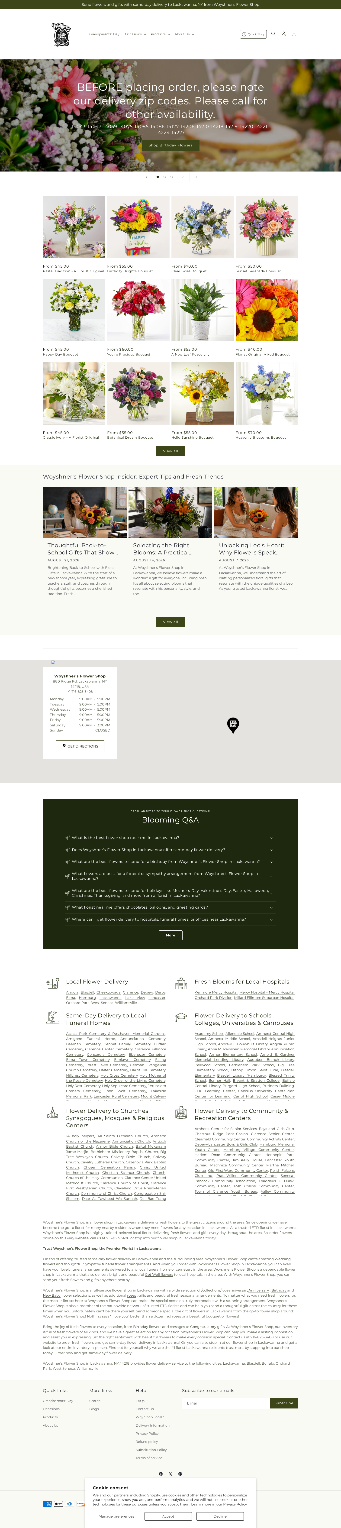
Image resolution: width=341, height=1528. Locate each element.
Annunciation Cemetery (142, 1038)
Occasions (51, 1409)
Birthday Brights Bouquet (130, 271)
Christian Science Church (125, 1172)
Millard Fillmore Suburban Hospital (264, 997)
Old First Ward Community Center (238, 1170)
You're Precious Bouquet (129, 354)
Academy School (209, 1033)
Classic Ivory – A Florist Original (71, 437)
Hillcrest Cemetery (82, 1075)
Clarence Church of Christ (124, 1183)
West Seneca (102, 1002)
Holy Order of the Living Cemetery (135, 1080)
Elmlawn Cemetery (132, 1059)
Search (94, 1401)
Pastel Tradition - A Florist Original (73, 271)
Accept (168, 1516)
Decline (220, 1516)
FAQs (140, 1401)
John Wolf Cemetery (125, 1091)
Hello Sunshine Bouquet (192, 437)
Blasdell (87, 992)
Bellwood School (210, 1065)
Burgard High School (241, 1086)
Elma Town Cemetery (87, 1059)
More (170, 935)
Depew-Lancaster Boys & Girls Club (226, 1144)
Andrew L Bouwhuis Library (242, 1044)
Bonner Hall (219, 1080)
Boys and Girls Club (276, 1129)
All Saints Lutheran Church (122, 1136)
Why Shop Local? (150, 1417)
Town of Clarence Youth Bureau (226, 1191)
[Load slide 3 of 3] (171, 176)
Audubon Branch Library (270, 1059)
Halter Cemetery (113, 1070)
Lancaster (156, 997)
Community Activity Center (270, 1139)
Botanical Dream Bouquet (130, 437)
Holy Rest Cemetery (83, 1086)
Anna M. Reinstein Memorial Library (239, 1049)
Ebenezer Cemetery (147, 1054)
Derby (160, 992)
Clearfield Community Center (220, 1139)
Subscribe (283, 1403)
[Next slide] (183, 177)
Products (50, 1417)
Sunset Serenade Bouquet (258, 271)
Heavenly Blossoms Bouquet (261, 437)
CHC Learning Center (215, 1091)
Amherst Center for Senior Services (226, 1129)
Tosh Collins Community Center (264, 1186)
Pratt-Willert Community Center (246, 1175)
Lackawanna (111, 997)
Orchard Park (78, 1002)
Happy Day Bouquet (60, 354)
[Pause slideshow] (195, 177)
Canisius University (255, 1091)
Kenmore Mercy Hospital (216, 992)
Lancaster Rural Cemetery (116, 1096)
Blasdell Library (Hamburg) (241, 1075)
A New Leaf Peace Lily (190, 354)
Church (159, 1172)
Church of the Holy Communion (94, 1177)
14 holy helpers (80, 1136)
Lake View (135, 997)
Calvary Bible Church (130, 1157)
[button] (135, 34)
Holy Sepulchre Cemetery (124, 1086)
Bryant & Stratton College (256, 1080)
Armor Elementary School (233, 1054)
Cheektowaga (109, 992)
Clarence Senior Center (272, 1134)
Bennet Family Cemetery (127, 1044)
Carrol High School (250, 1096)
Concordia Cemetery (106, 1054)
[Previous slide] (146, 177)
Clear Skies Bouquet (189, 271)
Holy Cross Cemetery (119, 1075)
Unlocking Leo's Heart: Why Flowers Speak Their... (251, 549)
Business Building (278, 1086)
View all (170, 451)
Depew (147, 992)
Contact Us (145, 1409)
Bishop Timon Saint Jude (254, 1070)
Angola (72, 992)
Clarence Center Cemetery (108, 1049)
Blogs (94, 1409)
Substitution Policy (151, 1450)
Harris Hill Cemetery (147, 1070)
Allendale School (239, 1033)
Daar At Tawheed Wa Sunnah (109, 1198)
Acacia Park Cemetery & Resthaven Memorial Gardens (115, 1033)
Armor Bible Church (114, 1146)
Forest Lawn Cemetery (106, 1065)
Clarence (130, 992)
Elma (70, 997)
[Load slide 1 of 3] (157, 176)
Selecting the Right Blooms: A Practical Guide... (161, 549)
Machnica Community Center (237, 1165)
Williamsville (126, 1002)
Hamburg (87, 997)
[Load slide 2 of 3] (164, 176)
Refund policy (147, 1442)
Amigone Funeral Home (90, 1038)
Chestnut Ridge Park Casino (221, 1134)
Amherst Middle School (229, 1038)
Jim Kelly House (247, 1160)
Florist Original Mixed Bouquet (263, 354)
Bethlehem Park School (251, 1065)
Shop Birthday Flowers (171, 145)
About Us (50, 1425)
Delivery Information (153, 1425)
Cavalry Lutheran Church (102, 1162)
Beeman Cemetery (83, 1044)
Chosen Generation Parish (109, 1167)
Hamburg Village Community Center (259, 1149)
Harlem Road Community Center (228, 1154)
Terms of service (149, 1458)
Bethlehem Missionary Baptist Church (124, 1151)
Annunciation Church (131, 1141)
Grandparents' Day (58, 1401)
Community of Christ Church (106, 1193)
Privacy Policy (235, 1504)
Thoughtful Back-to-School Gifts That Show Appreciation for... (81, 549)
